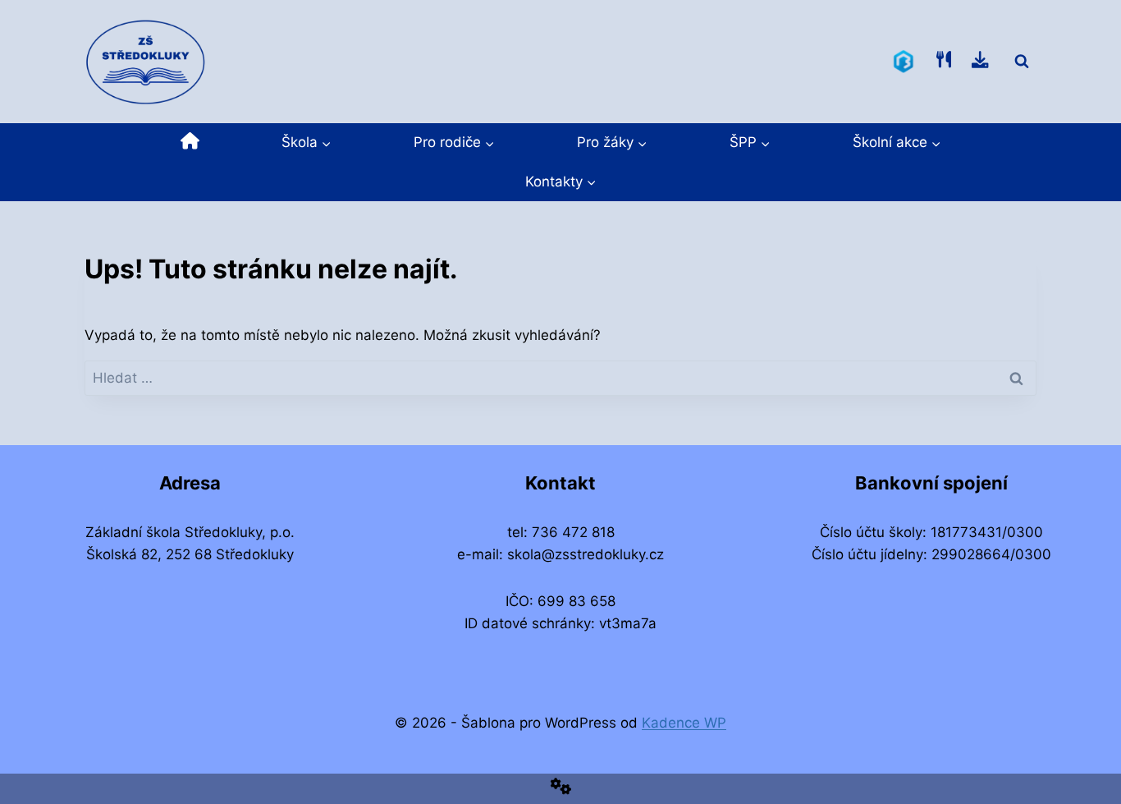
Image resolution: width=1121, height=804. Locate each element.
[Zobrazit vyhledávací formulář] (1021, 61)
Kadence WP (684, 722)
